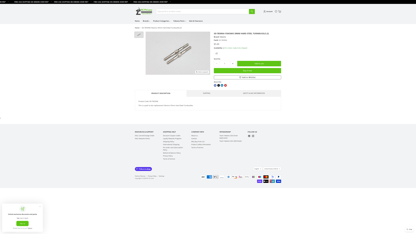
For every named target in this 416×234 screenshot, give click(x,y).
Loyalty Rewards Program (172, 138)
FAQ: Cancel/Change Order (144, 136)
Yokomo (223, 37)
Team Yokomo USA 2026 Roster (230, 141)
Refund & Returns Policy (172, 153)
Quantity (217, 59)
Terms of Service (169, 159)
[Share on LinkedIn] (222, 85)
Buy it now (247, 70)
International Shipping (171, 144)
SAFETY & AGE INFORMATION (254, 93)
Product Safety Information (201, 144)
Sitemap (161, 176)
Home (137, 21)
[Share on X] (218, 85)
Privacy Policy (168, 156)
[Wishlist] (276, 11)
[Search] (252, 11)
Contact (194, 138)
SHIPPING (206, 93)
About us (194, 136)
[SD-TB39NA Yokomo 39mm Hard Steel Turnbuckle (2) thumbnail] (139, 35)
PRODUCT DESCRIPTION (160, 93)
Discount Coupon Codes (171, 136)
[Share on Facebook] (215, 85)
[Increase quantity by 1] (233, 63)
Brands (146, 21)
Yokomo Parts (179, 21)
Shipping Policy (168, 142)
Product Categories (161, 21)
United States (271, 169)
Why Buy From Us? (198, 142)
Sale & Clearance (196, 21)
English (256, 169)
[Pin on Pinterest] (225, 85)
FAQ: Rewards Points (142, 138)
